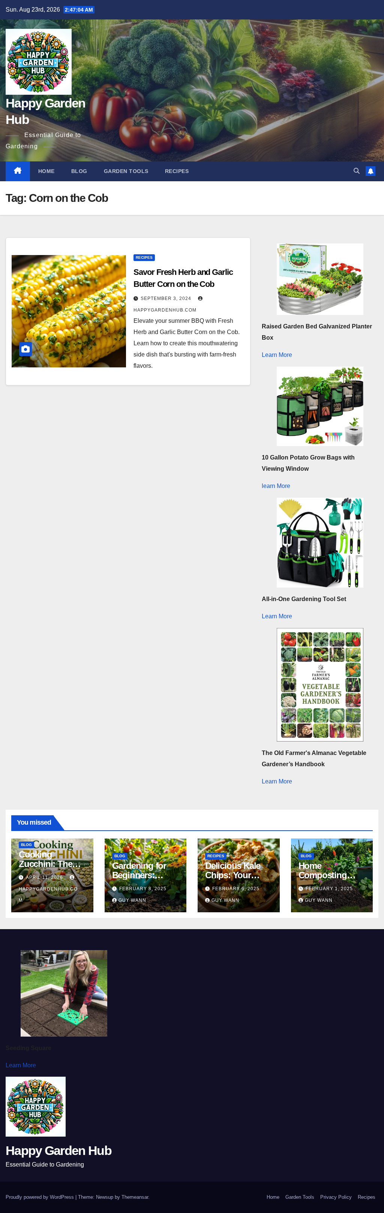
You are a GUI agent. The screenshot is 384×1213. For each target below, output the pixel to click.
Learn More (277, 355)
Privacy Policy (336, 1197)
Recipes (177, 171)
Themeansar (135, 1197)
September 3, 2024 (167, 298)
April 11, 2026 (45, 877)
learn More (276, 486)
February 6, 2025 (236, 888)
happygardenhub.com (48, 894)
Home (46, 171)
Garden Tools (126, 171)
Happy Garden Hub (58, 1150)
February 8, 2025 (142, 888)
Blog (79, 171)
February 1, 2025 (329, 888)
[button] (357, 171)
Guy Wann (132, 900)
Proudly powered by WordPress (40, 1197)
